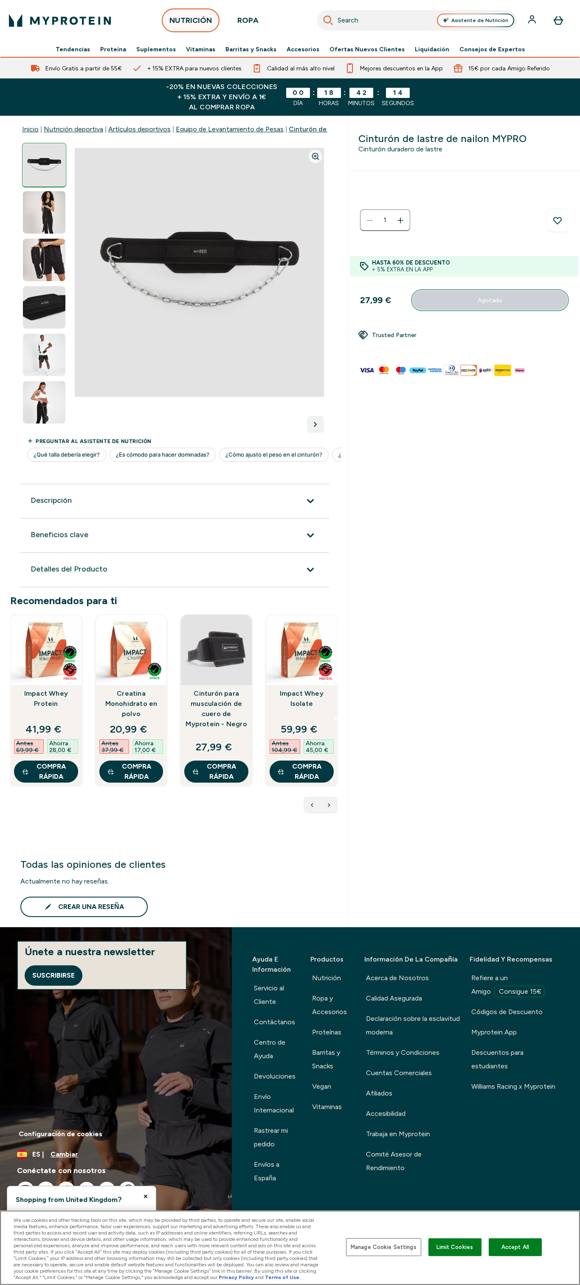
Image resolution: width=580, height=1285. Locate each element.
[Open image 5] (44, 355)
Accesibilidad (385, 1113)
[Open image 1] (44, 165)
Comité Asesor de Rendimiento (394, 1161)
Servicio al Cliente (269, 994)
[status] (385, 220)
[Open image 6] (44, 402)
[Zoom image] (315, 156)
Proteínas (326, 1032)
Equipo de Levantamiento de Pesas (230, 129)
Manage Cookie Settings (384, 1247)
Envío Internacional (274, 1103)
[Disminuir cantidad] (369, 220)
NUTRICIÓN (190, 20)
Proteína (113, 49)
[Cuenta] (533, 20)
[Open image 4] (44, 307)
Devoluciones (275, 1076)
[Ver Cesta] (558, 20)
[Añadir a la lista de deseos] (557, 220)
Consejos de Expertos (492, 49)
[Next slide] (336, 719)
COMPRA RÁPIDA (51, 771)
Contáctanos (274, 1022)
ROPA (248, 20)
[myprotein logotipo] (60, 20)
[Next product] (329, 805)
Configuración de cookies (60, 1133)
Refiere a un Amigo (506, 984)
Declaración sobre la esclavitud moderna (413, 1025)
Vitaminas (200, 49)
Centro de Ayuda (269, 1049)
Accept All (515, 1247)
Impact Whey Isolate (302, 698)
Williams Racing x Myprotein (513, 1086)
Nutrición (326, 977)
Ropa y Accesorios (329, 1005)
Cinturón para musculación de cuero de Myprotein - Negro (216, 709)
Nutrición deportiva (73, 129)
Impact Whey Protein (46, 698)
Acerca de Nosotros (397, 977)
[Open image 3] (44, 260)
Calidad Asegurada (394, 998)
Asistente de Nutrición (479, 20)
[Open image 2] (44, 212)
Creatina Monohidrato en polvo (131, 703)
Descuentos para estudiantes (497, 1059)
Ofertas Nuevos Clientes (367, 49)
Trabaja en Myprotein (398, 1133)
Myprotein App (494, 1032)
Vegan (321, 1086)
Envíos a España (266, 1171)
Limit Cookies (454, 1247)
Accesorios (303, 49)
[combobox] (417, 20)
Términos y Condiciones (402, 1052)
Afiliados (379, 1093)
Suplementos (156, 49)
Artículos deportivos (139, 129)
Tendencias (73, 49)
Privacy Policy (236, 1277)
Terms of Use (282, 1277)
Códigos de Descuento (507, 1011)
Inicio (30, 129)
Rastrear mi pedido (271, 1137)
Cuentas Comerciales (399, 1072)
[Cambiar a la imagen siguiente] (315, 424)
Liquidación (432, 49)
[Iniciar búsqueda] (328, 20)
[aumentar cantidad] (400, 220)
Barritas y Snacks (250, 49)
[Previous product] (312, 805)
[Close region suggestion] (145, 1196)
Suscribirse (53, 975)
